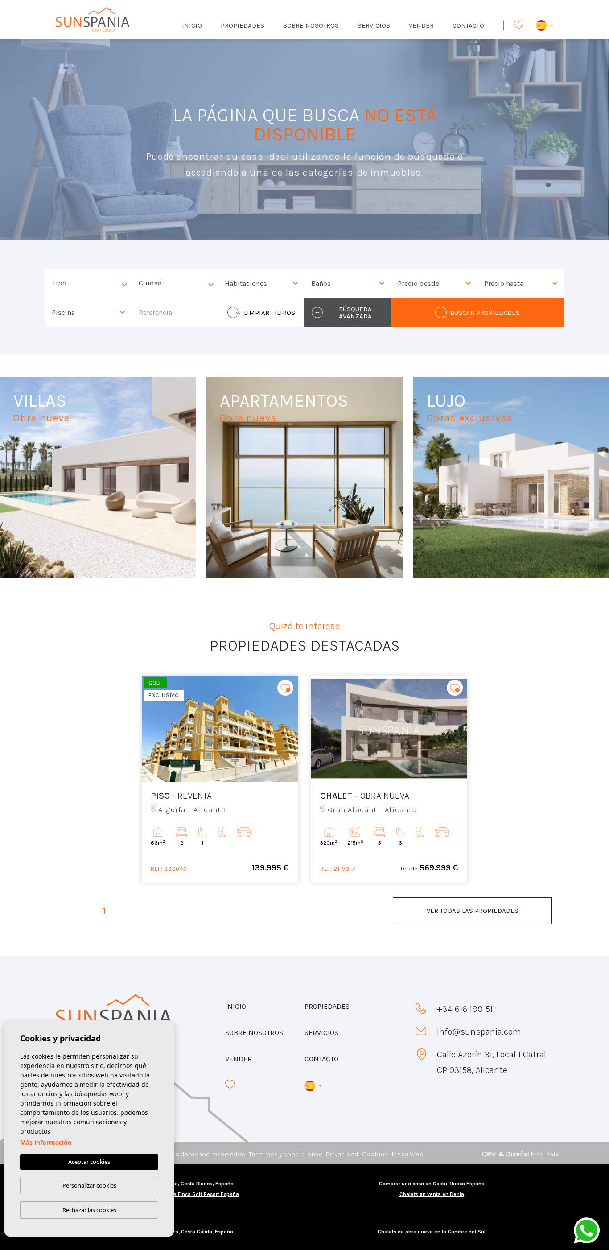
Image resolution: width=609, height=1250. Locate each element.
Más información (46, 1142)
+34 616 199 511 (466, 1009)
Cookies (375, 1154)
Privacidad (342, 1154)
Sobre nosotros (311, 25)
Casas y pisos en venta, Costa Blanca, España (178, 1183)
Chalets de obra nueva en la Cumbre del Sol (432, 1232)
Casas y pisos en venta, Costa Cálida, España (177, 1232)
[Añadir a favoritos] (285, 688)
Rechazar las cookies (89, 1210)
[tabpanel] (220, 779)
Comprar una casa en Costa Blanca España (432, 1183)
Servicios (374, 25)
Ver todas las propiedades (472, 911)
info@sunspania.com (479, 1032)
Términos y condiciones (285, 1154)
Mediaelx (545, 1154)
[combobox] (88, 283)
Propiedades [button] (242, 25)
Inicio (192, 25)
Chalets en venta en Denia (431, 1194)
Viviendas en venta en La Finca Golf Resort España (177, 1194)
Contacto (468, 25)
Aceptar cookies (89, 1162)
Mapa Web (407, 1154)
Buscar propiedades (485, 313)
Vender (421, 25)
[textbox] (90, 283)
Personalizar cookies (89, 1185)
